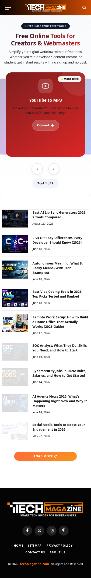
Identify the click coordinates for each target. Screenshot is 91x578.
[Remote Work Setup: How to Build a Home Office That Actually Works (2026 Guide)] (15, 323)
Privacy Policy (59, 546)
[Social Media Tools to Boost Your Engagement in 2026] (15, 431)
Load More (43, 456)
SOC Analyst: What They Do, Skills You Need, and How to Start (59, 347)
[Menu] (8, 7)
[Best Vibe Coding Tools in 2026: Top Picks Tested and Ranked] (15, 298)
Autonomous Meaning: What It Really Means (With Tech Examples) (57, 268)
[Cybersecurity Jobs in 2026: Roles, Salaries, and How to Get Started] (15, 377)
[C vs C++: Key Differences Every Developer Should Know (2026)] (15, 244)
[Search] (83, 7)
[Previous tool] (37, 169)
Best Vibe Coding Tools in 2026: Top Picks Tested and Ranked (57, 293)
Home (18, 546)
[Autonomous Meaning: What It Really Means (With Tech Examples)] (15, 270)
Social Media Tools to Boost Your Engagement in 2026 (58, 427)
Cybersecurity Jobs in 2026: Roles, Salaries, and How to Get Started (59, 373)
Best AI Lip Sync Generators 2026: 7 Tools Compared (59, 214)
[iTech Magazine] (45, 7)
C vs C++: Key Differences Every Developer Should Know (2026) (57, 240)
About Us (58, 552)
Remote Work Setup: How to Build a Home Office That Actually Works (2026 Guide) (60, 322)
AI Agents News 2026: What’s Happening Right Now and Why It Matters (59, 401)
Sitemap (35, 546)
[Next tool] (54, 169)
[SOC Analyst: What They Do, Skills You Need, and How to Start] (15, 352)
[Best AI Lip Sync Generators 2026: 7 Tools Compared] (15, 219)
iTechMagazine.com (34, 564)
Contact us (35, 552)
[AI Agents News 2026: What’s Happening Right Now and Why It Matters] (15, 403)
